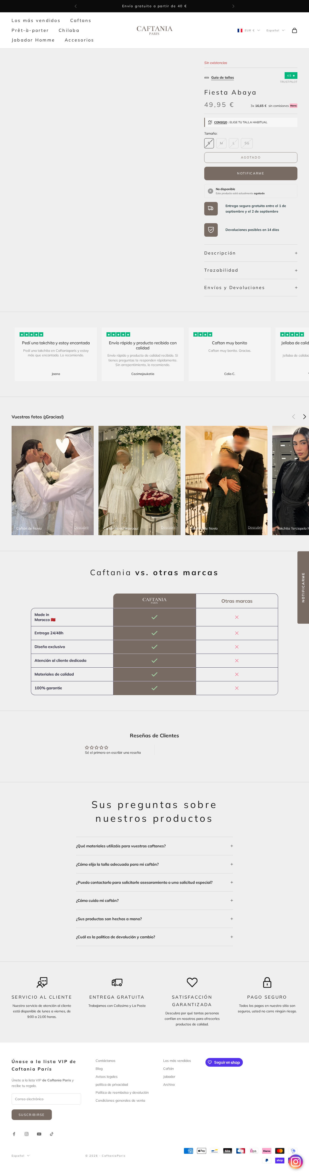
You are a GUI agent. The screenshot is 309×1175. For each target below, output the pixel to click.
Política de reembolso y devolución (122, 1092)
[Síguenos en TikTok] (51, 1134)
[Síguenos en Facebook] (14, 1134)
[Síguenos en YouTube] (39, 1134)
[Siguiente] (304, 416)
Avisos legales (107, 1076)
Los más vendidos (36, 20)
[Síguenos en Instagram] (26, 1134)
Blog (99, 1068)
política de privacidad (112, 1084)
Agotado (251, 157)
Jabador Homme (33, 40)
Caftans (81, 20)
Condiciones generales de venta (120, 1100)
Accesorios (79, 40)
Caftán (168, 1068)
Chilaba (69, 30)
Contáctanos (105, 1060)
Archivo (169, 1084)
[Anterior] (293, 416)
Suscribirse (32, 1115)
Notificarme (250, 173)
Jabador (169, 1076)
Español (273, 30)
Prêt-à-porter (30, 30)
